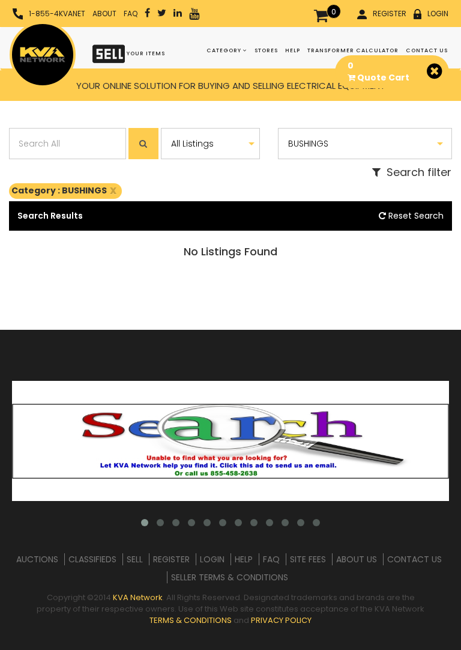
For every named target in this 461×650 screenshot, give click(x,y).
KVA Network (138, 597)
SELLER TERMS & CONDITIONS (229, 577)
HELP (292, 50)
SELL (135, 559)
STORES (266, 50)
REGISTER (389, 13)
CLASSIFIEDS (92, 559)
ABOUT (104, 13)
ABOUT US (356, 559)
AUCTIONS (37, 559)
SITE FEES (308, 559)
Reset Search (415, 216)
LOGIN (437, 13)
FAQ (130, 13)
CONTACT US (427, 50)
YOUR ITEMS (145, 53)
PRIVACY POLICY (281, 620)
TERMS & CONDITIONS (190, 620)
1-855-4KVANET (57, 13)
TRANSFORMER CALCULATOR (353, 50)
